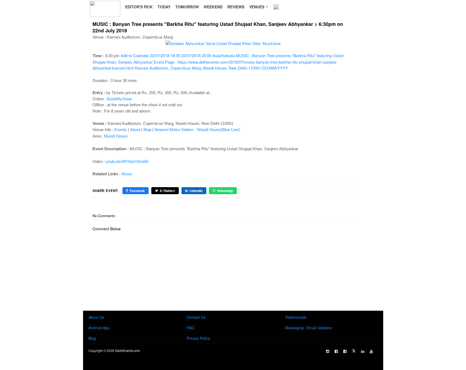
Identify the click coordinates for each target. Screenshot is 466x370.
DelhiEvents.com (127, 350)
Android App (98, 327)
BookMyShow (119, 99)
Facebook (137, 190)
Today (163, 6)
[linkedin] (362, 351)
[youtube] (371, 351)
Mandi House (116, 136)
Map (147, 129)
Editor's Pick (139, 6)
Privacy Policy (198, 338)
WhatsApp (225, 190)
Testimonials (295, 317)
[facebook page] (336, 351)
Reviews (235, 6)
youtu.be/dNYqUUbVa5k (127, 161)
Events (120, 129)
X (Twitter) (167, 190)
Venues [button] (257, 6)
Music (127, 174)
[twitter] (354, 351)
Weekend (213, 6)
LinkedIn (196, 190)
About (135, 129)
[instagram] (327, 351)
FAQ (190, 327)
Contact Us (196, 317)
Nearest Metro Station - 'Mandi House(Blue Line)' (198, 129)
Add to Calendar (217, 62)
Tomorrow (187, 6)
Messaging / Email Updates (308, 327)
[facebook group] (345, 351)
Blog (92, 338)
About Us (96, 317)
